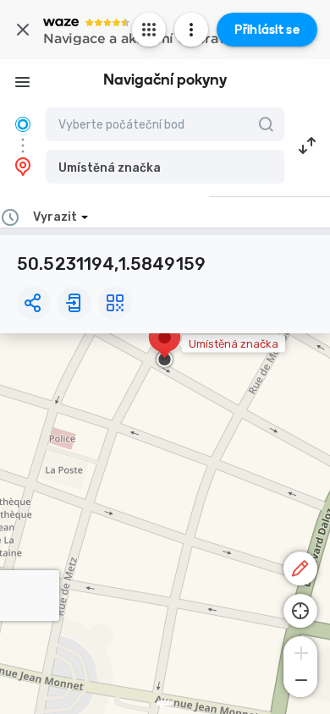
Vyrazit (55, 217)
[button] (165, 167)
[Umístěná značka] (165, 346)
